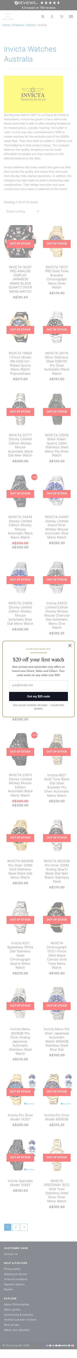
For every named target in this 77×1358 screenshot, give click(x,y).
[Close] (70, 645)
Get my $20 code (38, 696)
